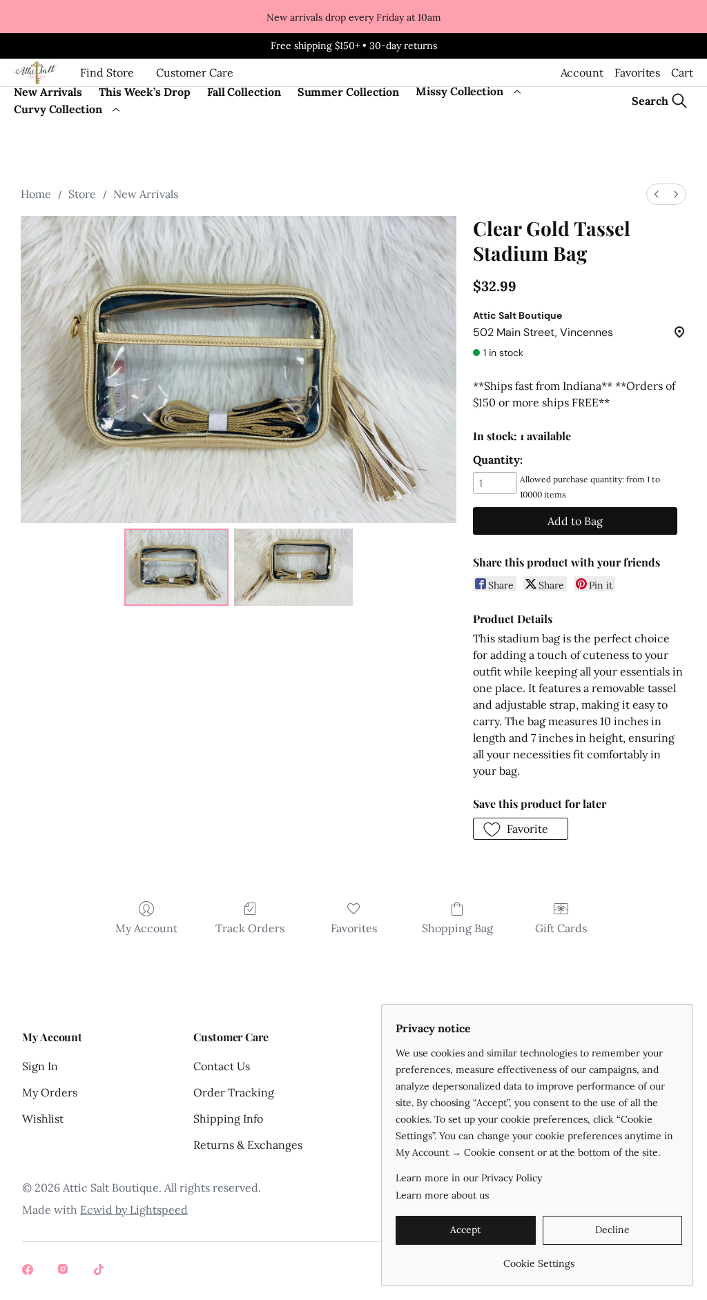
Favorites (637, 72)
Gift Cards (561, 928)
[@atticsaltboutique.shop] (65, 1271)
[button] (521, 829)
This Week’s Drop (145, 92)
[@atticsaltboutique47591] (101, 1271)
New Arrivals (48, 92)
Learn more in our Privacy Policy (469, 1178)
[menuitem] (656, 194)
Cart (682, 72)
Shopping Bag (457, 928)
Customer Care (194, 72)
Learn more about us (442, 1195)
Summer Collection (349, 92)
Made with (105, 1210)
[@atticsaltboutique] (29, 1271)
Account (582, 72)
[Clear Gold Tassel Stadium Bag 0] (176, 567)
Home (36, 194)
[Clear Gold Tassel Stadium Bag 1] (293, 567)
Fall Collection (244, 92)
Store (82, 194)
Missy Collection (459, 91)
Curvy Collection (58, 109)
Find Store (107, 72)
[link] (539, 1258)
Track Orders (249, 928)
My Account (146, 928)
